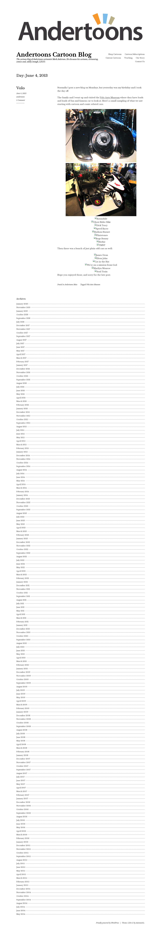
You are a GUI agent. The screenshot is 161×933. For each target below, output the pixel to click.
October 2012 (22, 549)
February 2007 (22, 795)
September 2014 (23, 466)
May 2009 (20, 697)
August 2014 (21, 470)
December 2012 (23, 542)
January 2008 (22, 755)
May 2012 (20, 567)
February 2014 (22, 492)
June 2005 (20, 867)
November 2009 (23, 676)
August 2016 (21, 383)
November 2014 (23, 459)
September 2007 (23, 770)
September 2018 (23, 318)
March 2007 (21, 791)
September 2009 (23, 683)
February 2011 (22, 622)
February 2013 (22, 535)
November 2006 (23, 806)
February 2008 (22, 752)
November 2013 (23, 502)
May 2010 (20, 654)
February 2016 (22, 405)
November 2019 (23, 307)
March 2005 (21, 878)
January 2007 (22, 799)
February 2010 (22, 665)
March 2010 (21, 661)
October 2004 (22, 896)
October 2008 (22, 723)
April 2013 (20, 528)
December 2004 (23, 889)
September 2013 (23, 510)
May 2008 (20, 741)
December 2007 (23, 759)
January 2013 (22, 538)
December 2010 (23, 629)
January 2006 (22, 842)
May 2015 (20, 437)
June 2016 (20, 390)
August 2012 (21, 557)
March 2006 (21, 835)
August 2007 (21, 773)
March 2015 (21, 445)
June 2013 (20, 520)
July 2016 (20, 387)
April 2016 (20, 398)
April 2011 (20, 614)
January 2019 (22, 311)
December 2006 (23, 802)
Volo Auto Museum (110, 97)
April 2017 (20, 354)
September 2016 (23, 380)
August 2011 (21, 600)
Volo (20, 88)
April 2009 (21, 701)
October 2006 (22, 809)
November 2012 (23, 546)
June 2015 (20, 434)
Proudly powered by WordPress (107, 923)
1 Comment (20, 100)
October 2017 (22, 333)
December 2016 (23, 369)
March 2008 (21, 748)
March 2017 (21, 358)
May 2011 (20, 611)
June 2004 (20, 911)
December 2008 (23, 715)
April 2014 (20, 484)
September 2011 (23, 596)
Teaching (128, 58)
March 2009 (21, 705)
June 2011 (20, 607)
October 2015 (22, 419)
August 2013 (21, 513)
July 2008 (20, 734)
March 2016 (21, 401)
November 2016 (23, 372)
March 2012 (21, 575)
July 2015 (20, 430)
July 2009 (20, 690)
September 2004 (23, 900)
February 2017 (22, 362)
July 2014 (20, 474)
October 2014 (22, 463)
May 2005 (20, 871)
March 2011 (21, 618)
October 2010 (22, 636)
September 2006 (23, 813)
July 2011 (20, 603)
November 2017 (23, 329)
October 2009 (22, 679)
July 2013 (20, 517)
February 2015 (22, 448)
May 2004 (20, 914)
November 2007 (23, 762)
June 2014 (20, 477)
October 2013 (22, 506)
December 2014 (23, 455)
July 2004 (20, 907)
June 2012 (20, 564)
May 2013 (20, 524)
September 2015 (23, 423)
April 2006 (21, 831)
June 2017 (20, 347)
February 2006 (22, 838)
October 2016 (22, 376)
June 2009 (20, 694)
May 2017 (20, 351)
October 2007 (22, 766)
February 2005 (22, 882)
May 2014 (20, 481)
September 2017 (23, 336)
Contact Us (140, 61)
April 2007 (21, 788)
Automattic (140, 923)
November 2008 (23, 719)
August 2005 (21, 860)
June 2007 (20, 780)
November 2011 (23, 589)
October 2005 (22, 853)
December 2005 (23, 845)
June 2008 (20, 737)
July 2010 (20, 647)
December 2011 (22, 585)
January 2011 (21, 625)
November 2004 (23, 892)
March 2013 (21, 531)
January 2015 (22, 452)
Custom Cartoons (113, 58)
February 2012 (22, 578)
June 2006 (20, 824)
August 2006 (21, 817)
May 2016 (20, 394)
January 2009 (22, 712)
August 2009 (21, 687)
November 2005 (23, 849)
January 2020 (22, 304)
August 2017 (21, 340)
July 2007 (20, 777)
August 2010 (21, 643)
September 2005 (23, 856)
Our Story (140, 58)
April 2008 (21, 744)
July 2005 (20, 863)
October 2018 (22, 315)
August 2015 (21, 427)
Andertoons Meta (71, 284)
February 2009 (22, 708)
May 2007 (20, 784)
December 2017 (23, 325)
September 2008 (23, 726)
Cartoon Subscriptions (135, 54)
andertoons (20, 97)
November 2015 (23, 416)
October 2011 (22, 593)
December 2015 (23, 412)
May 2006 (20, 827)
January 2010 (22, 669)
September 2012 (23, 553)
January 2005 (22, 885)
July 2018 (20, 322)
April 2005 (21, 874)
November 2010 (23, 632)
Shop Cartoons (115, 54)
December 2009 (23, 672)
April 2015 (20, 441)
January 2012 (22, 582)
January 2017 (21, 365)
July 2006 (20, 820)
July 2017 (20, 343)
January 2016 (22, 409)
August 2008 (21, 730)
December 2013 (23, 499)
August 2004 (21, 903)
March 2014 (21, 488)
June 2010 (20, 651)
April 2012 (20, 571)
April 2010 (21, 658)
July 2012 (20, 560)
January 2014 (22, 495)
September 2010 (23, 640)
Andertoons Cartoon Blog (54, 54)
